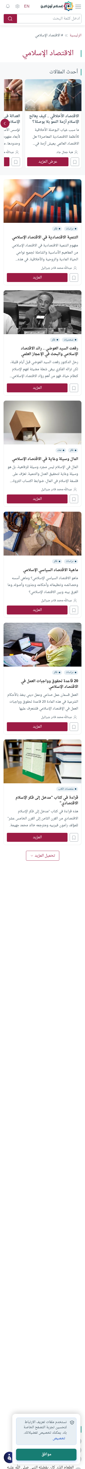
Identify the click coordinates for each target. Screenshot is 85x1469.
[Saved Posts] (8, 6)
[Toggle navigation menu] (78, 6)
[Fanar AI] (9, 1457)
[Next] (4, 123)
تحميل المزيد (45, 855)
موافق (46, 1454)
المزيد (37, 277)
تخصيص (59, 1439)
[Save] (75, 162)
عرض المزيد (47, 161)
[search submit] (10, 18)
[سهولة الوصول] (17, 6)
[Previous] (80, 123)
